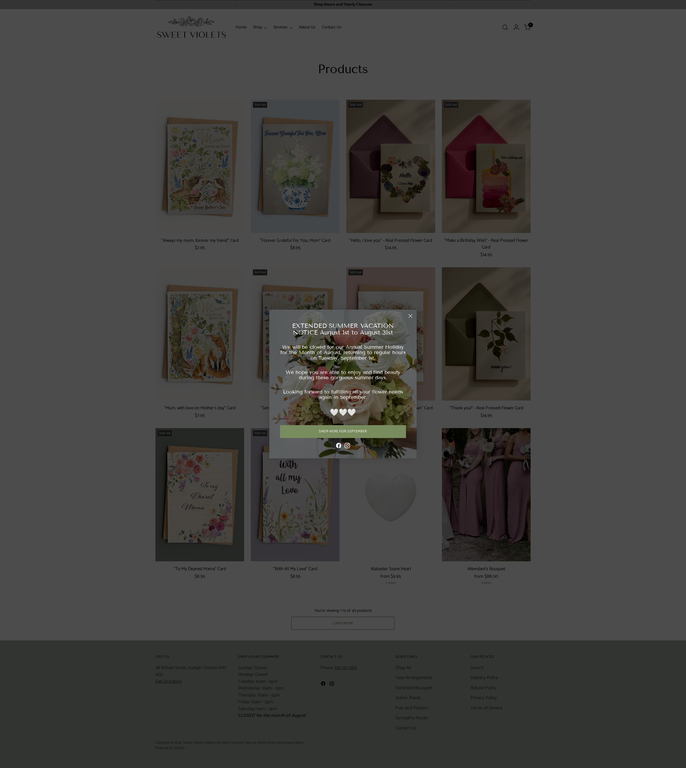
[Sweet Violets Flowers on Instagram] (347, 446)
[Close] (410, 316)
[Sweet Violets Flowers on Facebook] (338, 446)
